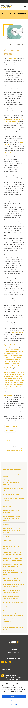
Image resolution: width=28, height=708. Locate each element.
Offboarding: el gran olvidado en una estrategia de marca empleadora (13, 605)
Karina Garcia (8, 370)
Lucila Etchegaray (18, 372)
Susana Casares (10, 153)
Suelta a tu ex (7, 536)
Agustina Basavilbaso (11, 345)
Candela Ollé (8, 355)
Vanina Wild (19, 393)
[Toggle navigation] (25, 6)
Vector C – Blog (6, 13)
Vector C (8, 675)
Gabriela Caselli (12, 58)
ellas (7, 426)
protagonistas (10, 430)
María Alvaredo (9, 374)
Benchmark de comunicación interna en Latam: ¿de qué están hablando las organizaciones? (14, 613)
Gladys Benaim (19, 368)
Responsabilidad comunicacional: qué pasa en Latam (12, 572)
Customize (14, 700)
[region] (14, 694)
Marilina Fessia (13, 376)
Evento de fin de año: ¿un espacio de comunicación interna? (11, 530)
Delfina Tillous (9, 363)
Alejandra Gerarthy (13, 347)
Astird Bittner (15, 353)
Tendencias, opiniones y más (16, 46)
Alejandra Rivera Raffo (11, 349)
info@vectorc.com (14, 652)
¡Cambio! (6, 524)
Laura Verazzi (8, 395)
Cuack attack (7, 540)
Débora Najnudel (14, 361)
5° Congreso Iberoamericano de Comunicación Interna (13, 119)
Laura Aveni (8, 372)
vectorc (9, 44)
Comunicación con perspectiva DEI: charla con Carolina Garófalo (13, 546)
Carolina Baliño (18, 355)
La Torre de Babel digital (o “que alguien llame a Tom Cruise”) (12, 518)
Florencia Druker (17, 366)
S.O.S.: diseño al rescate (11, 494)
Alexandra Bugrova (10, 351)
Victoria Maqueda (10, 386)
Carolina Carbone (9, 357)
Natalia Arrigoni (13, 378)
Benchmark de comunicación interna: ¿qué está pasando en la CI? (13, 627)
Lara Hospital (17, 370)
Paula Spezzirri (14, 382)
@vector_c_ (15, 675)
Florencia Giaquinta (17, 332)
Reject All (14, 704)
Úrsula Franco (18, 384)
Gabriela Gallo (8, 368)
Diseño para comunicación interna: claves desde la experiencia (12, 482)
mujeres (15, 426)
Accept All (14, 696)
